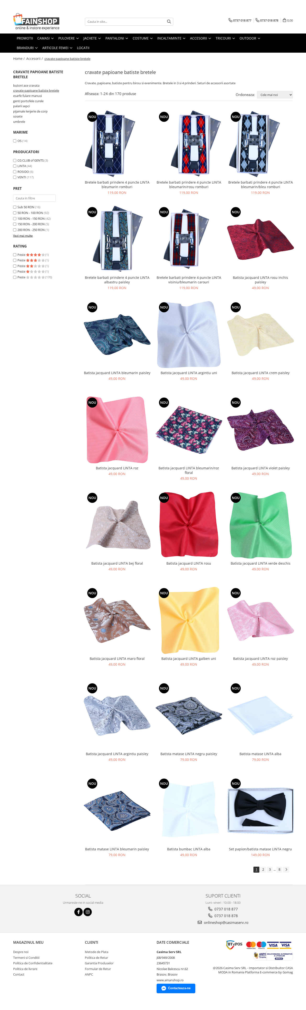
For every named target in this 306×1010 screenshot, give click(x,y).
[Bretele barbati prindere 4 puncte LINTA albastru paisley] (117, 239)
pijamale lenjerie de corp (30, 111)
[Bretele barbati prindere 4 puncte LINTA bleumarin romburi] (117, 144)
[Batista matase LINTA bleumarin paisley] (117, 810)
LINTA (21, 166)
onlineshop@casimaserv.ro (225, 922)
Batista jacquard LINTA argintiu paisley (117, 754)
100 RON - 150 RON (31, 218)
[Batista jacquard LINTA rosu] (188, 525)
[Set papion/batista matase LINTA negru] (260, 810)
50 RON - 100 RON (30, 213)
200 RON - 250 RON (31, 230)
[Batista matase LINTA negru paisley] (188, 715)
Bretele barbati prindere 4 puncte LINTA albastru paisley (117, 279)
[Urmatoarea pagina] (286, 870)
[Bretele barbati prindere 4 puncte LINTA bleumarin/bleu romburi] (260, 144)
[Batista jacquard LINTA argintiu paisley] (117, 715)
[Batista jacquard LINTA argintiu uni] (188, 334)
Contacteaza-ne (179, 988)
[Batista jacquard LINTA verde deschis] (260, 525)
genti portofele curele (28, 101)
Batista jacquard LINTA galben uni (188, 658)
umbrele (19, 121)
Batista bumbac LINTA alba (188, 849)
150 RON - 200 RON (31, 224)
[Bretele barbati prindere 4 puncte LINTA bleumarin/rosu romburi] (188, 144)
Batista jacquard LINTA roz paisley (260, 658)
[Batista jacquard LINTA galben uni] (188, 620)
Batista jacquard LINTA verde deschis (260, 563)
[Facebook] (78, 912)
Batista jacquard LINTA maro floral (117, 658)
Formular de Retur (98, 969)
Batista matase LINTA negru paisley (188, 754)
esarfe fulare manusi (27, 96)
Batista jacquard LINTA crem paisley (261, 372)
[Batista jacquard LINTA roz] (117, 429)
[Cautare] (169, 22)
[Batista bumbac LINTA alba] (188, 810)
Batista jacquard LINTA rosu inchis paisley (260, 279)
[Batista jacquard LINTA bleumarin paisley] (117, 334)
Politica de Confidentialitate (32, 963)
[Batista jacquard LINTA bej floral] (117, 525)
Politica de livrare (25, 969)
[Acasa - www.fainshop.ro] (37, 21)
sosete (17, 116)
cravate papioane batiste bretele (36, 90)
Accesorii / (35, 58)
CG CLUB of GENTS (30, 160)
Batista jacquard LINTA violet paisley (260, 468)
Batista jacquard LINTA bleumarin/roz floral (188, 470)
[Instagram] (87, 912)
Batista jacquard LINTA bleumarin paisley (117, 372)
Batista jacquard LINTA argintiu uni (189, 372)
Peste (21, 254)
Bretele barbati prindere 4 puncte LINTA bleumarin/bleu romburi (260, 184)
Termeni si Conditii (26, 957)
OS (19, 141)
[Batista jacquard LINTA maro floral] (117, 620)
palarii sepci (21, 106)
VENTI (21, 177)
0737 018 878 (225, 915)
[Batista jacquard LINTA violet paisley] (260, 429)
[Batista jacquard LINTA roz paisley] (260, 620)
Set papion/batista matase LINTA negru (260, 849)
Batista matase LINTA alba (260, 754)
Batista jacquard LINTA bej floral (117, 563)
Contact (18, 974)
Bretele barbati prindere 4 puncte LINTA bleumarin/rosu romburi (189, 184)
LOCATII (83, 47)
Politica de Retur (96, 957)
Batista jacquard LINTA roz (117, 468)
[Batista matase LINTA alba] (260, 715)
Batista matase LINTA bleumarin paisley (117, 849)
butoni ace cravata (26, 85)
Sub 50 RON (25, 207)
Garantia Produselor (99, 963)
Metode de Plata (96, 952)
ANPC (89, 974)
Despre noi (20, 952)
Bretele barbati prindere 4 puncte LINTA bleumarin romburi (117, 184)
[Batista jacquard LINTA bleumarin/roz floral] (188, 429)
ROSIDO (23, 171)
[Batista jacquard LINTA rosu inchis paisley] (260, 239)
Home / (19, 58)
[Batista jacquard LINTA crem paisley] (260, 334)
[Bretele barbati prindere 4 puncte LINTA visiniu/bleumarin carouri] (188, 239)
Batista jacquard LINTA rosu (188, 563)
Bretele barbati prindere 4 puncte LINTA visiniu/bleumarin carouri (189, 279)
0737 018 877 (225, 909)
